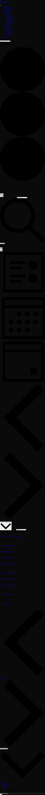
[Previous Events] (23, 451)
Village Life (4, 26)
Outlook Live (4, 784)
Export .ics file (4, 785)
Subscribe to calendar (3, 748)
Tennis (8, 33)
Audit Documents (10, 20)
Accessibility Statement (4, 793)
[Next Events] (23, 519)
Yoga (7, 36)
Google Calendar (5, 781)
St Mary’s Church (7, 25)
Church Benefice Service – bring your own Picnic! (11, 536)
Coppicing (8, 30)
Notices (8, 14)
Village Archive (7, 11)
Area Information (7, 8)
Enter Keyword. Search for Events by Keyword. (8, 197)
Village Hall (6, 21)
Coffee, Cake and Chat (11, 28)
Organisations (4, 12)
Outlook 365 (4, 783)
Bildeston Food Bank (10, 9)
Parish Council (6, 13)
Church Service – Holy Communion (9, 573)
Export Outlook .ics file (6, 786)
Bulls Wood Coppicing (6, 603)
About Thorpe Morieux (6, 6)
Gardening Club (9, 31)
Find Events (2, 243)
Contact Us (4, 38)
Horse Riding (9, 32)
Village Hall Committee (11, 22)
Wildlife (8, 35)
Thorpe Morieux (4, 1)
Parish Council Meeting (6, 551)
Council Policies (9, 16)
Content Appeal (9, 29)
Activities (6, 27)
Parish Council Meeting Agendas (12, 17)
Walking (8, 34)
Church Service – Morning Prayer (8, 545)
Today (1, 521)
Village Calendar (7, 37)
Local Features (6, 10)
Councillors (9, 15)
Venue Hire (9, 23)
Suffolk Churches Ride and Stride (8, 564)
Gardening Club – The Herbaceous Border (10, 585)
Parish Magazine (7, 24)
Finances (8, 19)
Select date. (14, 529)
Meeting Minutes (9, 18)
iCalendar (4, 782)
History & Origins (7, 7)
